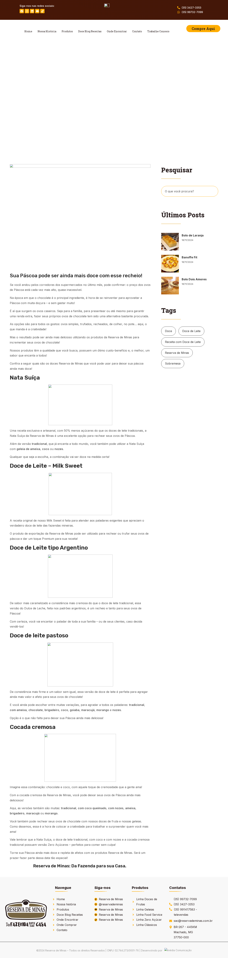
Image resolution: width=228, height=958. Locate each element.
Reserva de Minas (177, 353)
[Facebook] (22, 11)
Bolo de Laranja (193, 235)
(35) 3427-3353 (191, 7)
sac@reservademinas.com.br (193, 920)
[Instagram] (27, 11)
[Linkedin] (32, 11)
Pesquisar (213, 191)
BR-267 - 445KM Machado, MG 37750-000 (185, 932)
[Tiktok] (42, 11)
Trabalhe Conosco (158, 31)
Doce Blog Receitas (90, 31)
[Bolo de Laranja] (170, 242)
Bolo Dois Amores (194, 279)
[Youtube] (37, 11)
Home (28, 31)
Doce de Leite (191, 331)
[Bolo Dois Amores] (170, 285)
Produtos (67, 31)
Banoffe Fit (189, 257)
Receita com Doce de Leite (183, 342)
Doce (168, 331)
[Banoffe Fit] (170, 263)
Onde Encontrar (117, 31)
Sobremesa (172, 363)
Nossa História (47, 31)
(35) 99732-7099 (192, 12)
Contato (137, 31)
